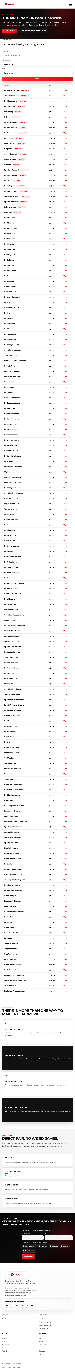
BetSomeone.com (16, 90)
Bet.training (9, 392)
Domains (42, 1351)
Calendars (5, 1345)
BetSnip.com (9, 260)
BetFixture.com (10, 731)
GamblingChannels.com (14, 615)
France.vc (12, 212)
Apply (37, 79)
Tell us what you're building (33, 31)
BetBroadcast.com (12, 403)
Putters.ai (8, 922)
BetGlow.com (9, 239)
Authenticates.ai (15, 191)
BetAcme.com (10, 292)
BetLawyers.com (11, 737)
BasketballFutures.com (14, 970)
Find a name (10, 31)
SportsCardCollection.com (15, 827)
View (65, 90)
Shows (4, 1338)
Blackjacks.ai (9, 684)
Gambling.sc (14, 186)
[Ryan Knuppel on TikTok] (27, 1306)
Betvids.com (9, 599)
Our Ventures (43, 1319)
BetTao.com (9, 265)
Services (5, 1319)
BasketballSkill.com (12, 716)
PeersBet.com (10, 366)
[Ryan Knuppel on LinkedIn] (7, 1306)
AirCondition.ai (15, 175)
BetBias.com (9, 530)
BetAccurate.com (11, 525)
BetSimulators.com (12, 795)
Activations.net (15, 154)
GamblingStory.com (12, 350)
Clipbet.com (9, 472)
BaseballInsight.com (12, 859)
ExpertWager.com (11, 753)
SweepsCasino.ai (11, 943)
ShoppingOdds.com (12, 694)
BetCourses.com (11, 663)
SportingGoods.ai (16, 170)
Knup (40, 1338)
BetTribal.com (10, 673)
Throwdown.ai (10, 986)
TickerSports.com (11, 779)
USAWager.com (10, 954)
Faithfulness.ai (10, 906)
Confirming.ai (14, 106)
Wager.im (13, 149)
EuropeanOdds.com (12, 901)
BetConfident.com (12, 297)
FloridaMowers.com (12, 477)
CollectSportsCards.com (14, 806)
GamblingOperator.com (14, 912)
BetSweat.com (10, 578)
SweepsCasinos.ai (11, 774)
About (41, 1341)
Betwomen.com (11, 461)
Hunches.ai (13, 138)
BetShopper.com (11, 567)
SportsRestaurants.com (14, 700)
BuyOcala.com (10, 604)
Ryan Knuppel (43, 1345)
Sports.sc (8, 938)
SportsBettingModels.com (15, 980)
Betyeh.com (9, 281)
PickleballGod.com (12, 631)
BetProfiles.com (11, 429)
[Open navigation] (71, 4)
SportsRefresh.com (12, 377)
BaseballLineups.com (13, 965)
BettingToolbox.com (12, 869)
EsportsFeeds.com (12, 811)
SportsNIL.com (10, 763)
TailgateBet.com (11, 657)
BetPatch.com (10, 324)
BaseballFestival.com (13, 710)
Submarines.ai (14, 207)
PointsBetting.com (12, 371)
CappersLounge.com (13, 874)
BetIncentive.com (11, 308)
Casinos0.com (10, 286)
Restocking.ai (14, 143)
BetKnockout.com (11, 419)
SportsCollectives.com (13, 636)
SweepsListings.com (13, 652)
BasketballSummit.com (14, 790)
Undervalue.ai (10, 959)
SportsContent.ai (16, 202)
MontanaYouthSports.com (15, 361)
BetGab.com (9, 302)
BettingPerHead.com (13, 890)
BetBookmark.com (12, 398)
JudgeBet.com (10, 355)
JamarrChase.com (16, 96)
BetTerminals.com (12, 668)
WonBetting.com (11, 520)
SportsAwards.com (16, 196)
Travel (4, 1351)
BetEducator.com (11, 414)
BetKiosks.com (15, 101)
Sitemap (19, 1367)
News (4, 1348)
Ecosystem (42, 1348)
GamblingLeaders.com (13, 493)
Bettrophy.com (10, 678)
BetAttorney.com (11, 726)
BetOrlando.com (11, 562)
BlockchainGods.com (13, 467)
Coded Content (44, 1328)
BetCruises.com (10, 228)
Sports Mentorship (45, 1322)
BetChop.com (10, 218)
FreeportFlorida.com (12, 482)
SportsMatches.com (12, 837)
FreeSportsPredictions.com (15, 822)
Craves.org (13, 112)
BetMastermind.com (12, 557)
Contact (41, 1354)
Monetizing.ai (14, 159)
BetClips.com (9, 408)
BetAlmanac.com (11, 721)
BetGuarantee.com (12, 546)
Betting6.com (10, 276)
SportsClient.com (11, 832)
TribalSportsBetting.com (14, 880)
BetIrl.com (8, 551)
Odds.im (12, 165)
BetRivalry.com (10, 445)
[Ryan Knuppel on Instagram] (17, 1306)
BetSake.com (9, 249)
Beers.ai (12, 180)
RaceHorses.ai (10, 927)
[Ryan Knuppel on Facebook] (22, 1306)
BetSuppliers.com (11, 573)
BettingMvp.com (11, 588)
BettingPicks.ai (15, 128)
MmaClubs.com (10, 620)
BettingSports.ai (15, 133)
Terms (13, 1367)
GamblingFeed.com (12, 689)
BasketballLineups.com (14, 975)
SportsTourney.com (12, 769)
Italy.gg (12, 117)
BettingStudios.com (12, 594)
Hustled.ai (8, 917)
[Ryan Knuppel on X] (12, 1306)
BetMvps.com (10, 424)
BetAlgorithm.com (12, 885)
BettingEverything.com (14, 583)
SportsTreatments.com (14, 705)
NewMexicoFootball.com (14, 625)
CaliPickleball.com (12, 800)
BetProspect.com (11, 435)
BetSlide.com (10, 329)
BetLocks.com (10, 864)
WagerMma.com (11, 509)
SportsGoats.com (11, 641)
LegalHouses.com (11, 504)
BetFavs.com (9, 541)
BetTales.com (10, 334)
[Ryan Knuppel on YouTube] (32, 1306)
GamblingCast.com (12, 488)
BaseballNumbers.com (13, 784)
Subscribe (28, 1256)
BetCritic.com (10, 535)
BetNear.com (9, 318)
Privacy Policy (6, 1367)
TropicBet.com (10, 949)
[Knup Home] (9, 4)
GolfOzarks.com (11, 498)
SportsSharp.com (11, 843)
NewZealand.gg (15, 122)
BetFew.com (9, 233)
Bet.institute (9, 387)
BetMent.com (10, 244)
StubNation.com (11, 848)
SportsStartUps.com (12, 647)
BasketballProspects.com (14, 991)
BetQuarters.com (11, 440)
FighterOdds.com (11, 816)
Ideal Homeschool (45, 1325)
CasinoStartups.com (12, 747)
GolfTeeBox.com (11, 758)
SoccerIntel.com (11, 933)
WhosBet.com (10, 514)
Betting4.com (10, 271)
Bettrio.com (9, 742)
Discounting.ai (10, 896)
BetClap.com (9, 223)
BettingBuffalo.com (12, 456)
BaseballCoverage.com (14, 853)
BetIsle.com (9, 313)
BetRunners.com (11, 451)
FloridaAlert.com (11, 610)
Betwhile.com (10, 339)
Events (4, 1341)
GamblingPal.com (11, 345)
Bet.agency (9, 382)
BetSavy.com (9, 255)
